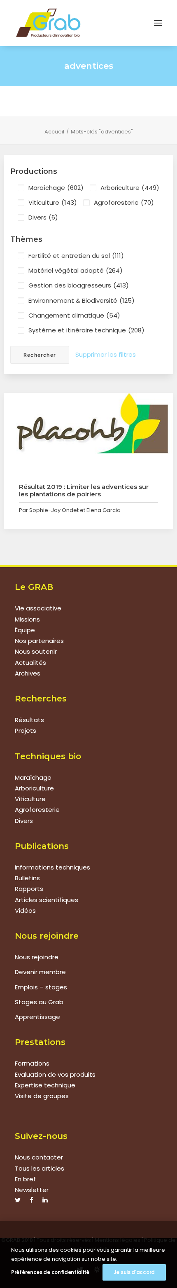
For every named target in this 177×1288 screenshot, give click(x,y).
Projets (25, 730)
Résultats (29, 719)
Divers (43, 217)
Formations (32, 1063)
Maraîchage (56, 187)
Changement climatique (74, 315)
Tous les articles (39, 1168)
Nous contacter (39, 1157)
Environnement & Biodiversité (81, 300)
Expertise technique (45, 1085)
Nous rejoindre (36, 957)
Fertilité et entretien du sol (76, 255)
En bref (25, 1179)
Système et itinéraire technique (86, 330)
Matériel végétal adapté (75, 270)
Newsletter (32, 1189)
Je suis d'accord (134, 1272)
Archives (27, 673)
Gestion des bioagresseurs (78, 285)
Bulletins (27, 878)
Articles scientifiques (46, 899)
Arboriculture (129, 187)
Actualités (30, 662)
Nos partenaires (39, 640)
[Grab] (48, 22)
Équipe (25, 630)
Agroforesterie (124, 202)
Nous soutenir (36, 651)
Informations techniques (52, 867)
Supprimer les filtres (105, 354)
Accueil (54, 132)
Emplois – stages (41, 987)
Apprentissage (37, 1016)
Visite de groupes (42, 1096)
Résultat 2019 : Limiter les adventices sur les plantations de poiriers (84, 490)
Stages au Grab (39, 1002)
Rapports (29, 888)
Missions (27, 619)
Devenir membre (40, 972)
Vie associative (38, 608)
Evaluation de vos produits (55, 1074)
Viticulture (52, 202)
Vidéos (25, 910)
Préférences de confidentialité (50, 1272)
